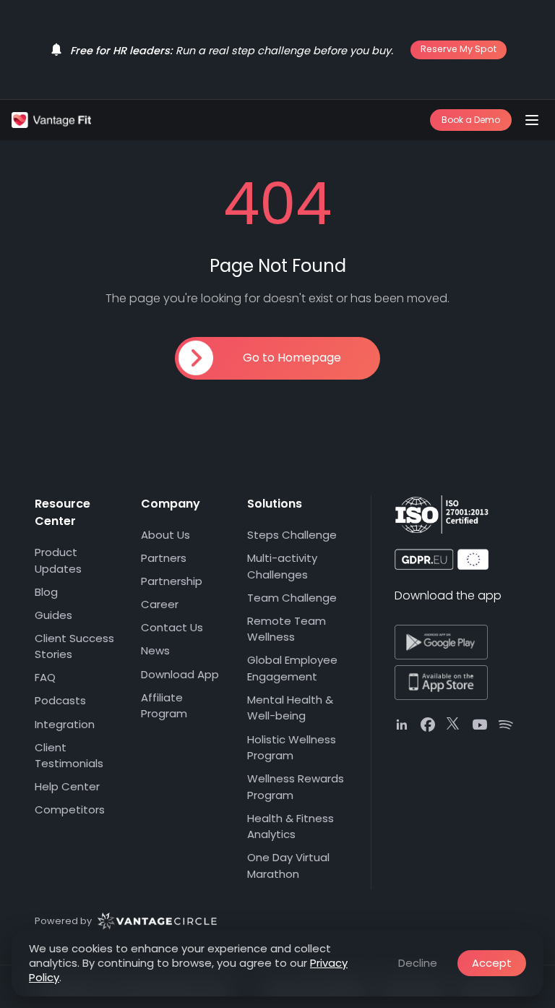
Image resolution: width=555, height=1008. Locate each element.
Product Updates (58, 560)
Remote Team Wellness (286, 629)
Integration (65, 724)
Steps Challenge (292, 534)
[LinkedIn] (402, 724)
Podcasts (60, 700)
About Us (165, 534)
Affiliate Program (164, 706)
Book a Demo (471, 120)
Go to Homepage (292, 357)
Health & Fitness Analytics (290, 826)
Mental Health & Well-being (290, 708)
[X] (454, 724)
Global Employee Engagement (292, 668)
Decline (417, 962)
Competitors (70, 809)
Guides (53, 615)
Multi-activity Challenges (282, 566)
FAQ (45, 677)
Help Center (67, 786)
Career (159, 604)
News (155, 650)
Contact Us (172, 627)
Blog (46, 591)
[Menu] (531, 120)
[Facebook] (428, 724)
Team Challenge (292, 597)
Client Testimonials (69, 756)
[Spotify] (506, 724)
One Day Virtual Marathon (288, 865)
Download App (180, 674)
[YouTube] (480, 724)
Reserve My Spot (458, 49)
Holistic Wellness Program (291, 748)
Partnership (171, 581)
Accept (492, 962)
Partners (163, 557)
